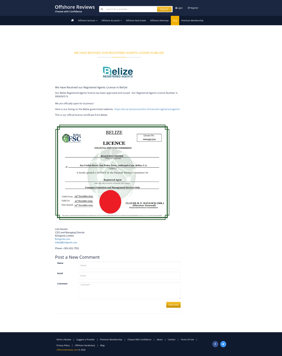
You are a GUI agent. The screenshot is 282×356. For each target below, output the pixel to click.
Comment (62, 283)
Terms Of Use (187, 339)
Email (60, 273)
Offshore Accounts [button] (110, 20)
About (160, 339)
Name (60, 263)
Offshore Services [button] (87, 20)
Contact (171, 339)
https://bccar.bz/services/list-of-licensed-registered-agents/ (147, 109)
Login (180, 7)
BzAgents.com (62, 239)
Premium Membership (192, 20)
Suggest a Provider (85, 339)
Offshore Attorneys (159, 20)
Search (164, 9)
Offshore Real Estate (136, 20)
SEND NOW (173, 304)
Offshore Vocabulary (85, 345)
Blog (175, 20)
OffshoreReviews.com (67, 349)
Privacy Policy (63, 345)
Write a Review (64, 339)
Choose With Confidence (139, 339)
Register (194, 7)
